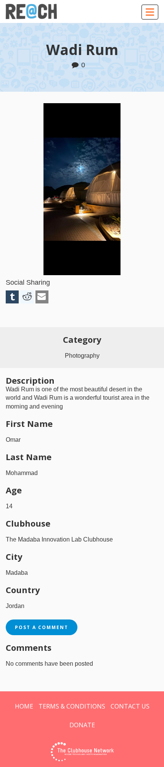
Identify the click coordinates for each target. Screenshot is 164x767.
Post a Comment (41, 627)
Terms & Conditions (72, 706)
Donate (82, 725)
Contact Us (130, 706)
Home (24, 706)
